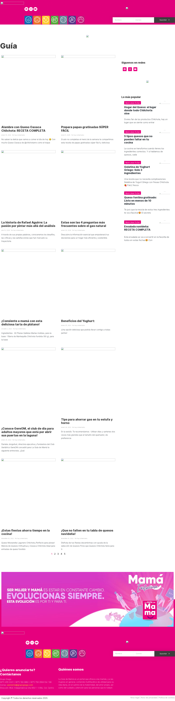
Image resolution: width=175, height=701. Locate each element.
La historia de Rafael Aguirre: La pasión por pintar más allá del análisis (28, 224)
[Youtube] (35, 9)
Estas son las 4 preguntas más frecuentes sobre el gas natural (83, 224)
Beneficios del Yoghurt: (78, 321)
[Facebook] (26, 9)
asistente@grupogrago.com (20, 685)
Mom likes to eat (133, 103)
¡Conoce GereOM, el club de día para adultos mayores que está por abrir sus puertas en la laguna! (27, 432)
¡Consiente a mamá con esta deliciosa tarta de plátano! (21, 322)
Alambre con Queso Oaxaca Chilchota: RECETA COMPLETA (23, 128)
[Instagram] (31, 9)
